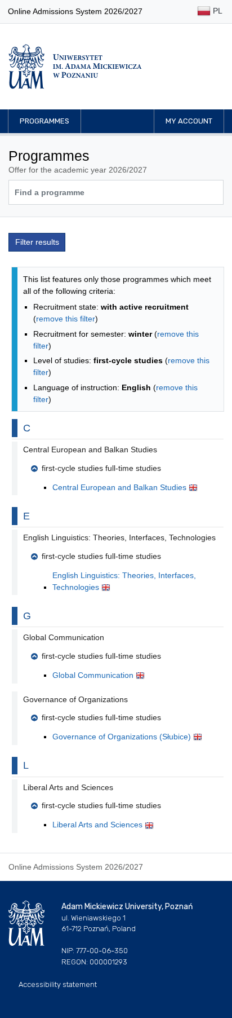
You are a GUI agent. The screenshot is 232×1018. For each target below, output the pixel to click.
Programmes (44, 121)
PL (216, 10)
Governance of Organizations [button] (75, 699)
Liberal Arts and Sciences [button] (68, 787)
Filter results (37, 241)
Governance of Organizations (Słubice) (122, 736)
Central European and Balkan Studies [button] (90, 449)
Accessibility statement (58, 984)
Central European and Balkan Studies (120, 487)
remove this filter (65, 318)
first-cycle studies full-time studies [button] (101, 468)
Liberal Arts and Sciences (98, 824)
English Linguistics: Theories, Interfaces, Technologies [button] (119, 537)
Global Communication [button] (63, 637)
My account (189, 121)
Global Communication (94, 675)
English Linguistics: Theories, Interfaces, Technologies (124, 581)
